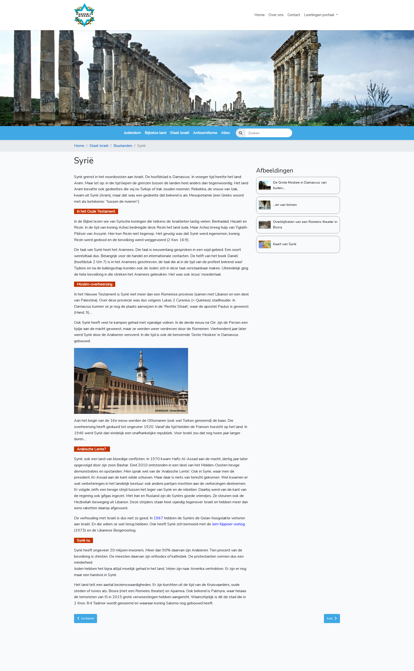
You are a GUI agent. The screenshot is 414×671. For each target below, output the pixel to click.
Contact (294, 14)
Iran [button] (330, 618)
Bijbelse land (155, 132)
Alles (225, 132)
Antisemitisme (205, 132)
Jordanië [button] (87, 618)
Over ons (276, 14)
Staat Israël (179, 132)
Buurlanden (123, 145)
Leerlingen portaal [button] (319, 14)
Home (259, 14)
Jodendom (132, 132)
